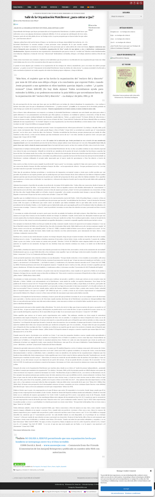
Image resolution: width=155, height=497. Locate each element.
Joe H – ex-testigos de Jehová (120, 42)
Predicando (65, 7)
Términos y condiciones (132, 493)
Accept (126, 489)
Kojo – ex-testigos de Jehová (120, 35)
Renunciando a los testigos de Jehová (74, 13)
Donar (82, 7)
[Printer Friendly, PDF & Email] (19, 464)
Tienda (29, 7)
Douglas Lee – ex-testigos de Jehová (122, 32)
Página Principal (18, 7)
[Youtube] (137, 3)
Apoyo (75, 7)
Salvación (33, 470)
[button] (151, 471)
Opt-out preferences (117, 493)
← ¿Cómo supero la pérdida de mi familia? (26, 478)
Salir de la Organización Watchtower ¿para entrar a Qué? (59, 17)
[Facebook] (134, 3)
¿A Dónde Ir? (25, 470)
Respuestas (53, 7)
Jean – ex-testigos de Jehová (120, 39)
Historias (44, 7)
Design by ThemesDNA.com (77, 487)
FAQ (35, 7)
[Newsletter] (119, 58)
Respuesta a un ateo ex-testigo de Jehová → (92, 478)
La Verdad (40, 470)
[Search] (141, 3)
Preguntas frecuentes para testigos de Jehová (48, 13)
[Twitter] (131, 3)
